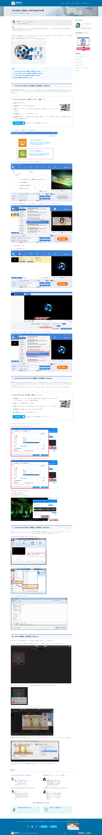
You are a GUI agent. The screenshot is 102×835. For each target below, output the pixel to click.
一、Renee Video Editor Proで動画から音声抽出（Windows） (27, 71)
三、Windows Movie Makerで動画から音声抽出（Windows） (27, 75)
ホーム (19, 821)
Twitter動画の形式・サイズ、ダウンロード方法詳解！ (54, 775)
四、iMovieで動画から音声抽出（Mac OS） (23, 77)
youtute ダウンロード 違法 (82, 67)
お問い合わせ (36, 821)
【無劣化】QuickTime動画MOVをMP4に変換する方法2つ (23, 787)
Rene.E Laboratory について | (71, 821)
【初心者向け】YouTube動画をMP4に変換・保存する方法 (55, 787)
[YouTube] (36, 826)
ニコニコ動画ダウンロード (82, 56)
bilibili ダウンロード (81, 65)
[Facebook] (28, 826)
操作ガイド (30, 821)
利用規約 (42, 821)
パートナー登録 (81, 821)
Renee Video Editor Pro (16, 90)
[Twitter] (32, 826)
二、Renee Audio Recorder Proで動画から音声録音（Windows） (28, 73)
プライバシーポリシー (60, 821)
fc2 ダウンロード (80, 59)
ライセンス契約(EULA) (49, 821)
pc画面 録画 (79, 62)
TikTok (78, 70)
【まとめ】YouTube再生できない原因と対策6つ (21, 775)
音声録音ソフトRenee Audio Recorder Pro (20, 382)
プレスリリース (24, 821)
